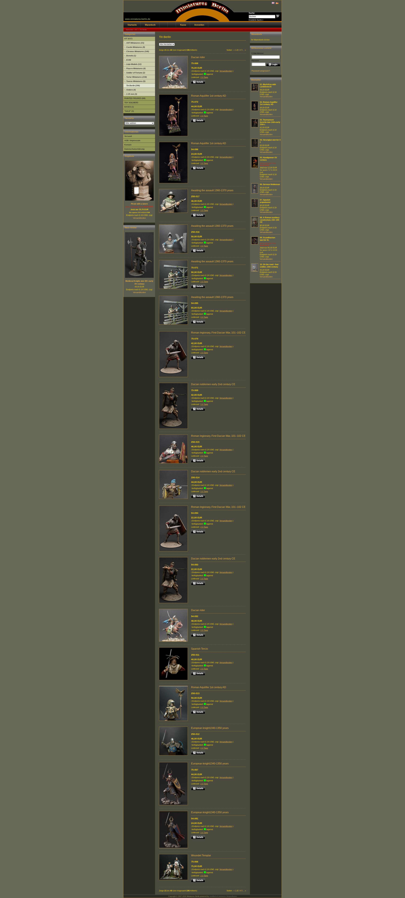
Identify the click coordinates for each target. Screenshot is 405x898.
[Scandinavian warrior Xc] (254, 244)
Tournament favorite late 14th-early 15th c (270, 122)
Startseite (132, 25)
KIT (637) (128, 39)
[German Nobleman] (254, 193)
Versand (128, 136)
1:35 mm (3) (131, 94)
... (243, 50)
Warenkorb (150, 25)
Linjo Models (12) (133, 64)
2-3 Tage (204, 77)
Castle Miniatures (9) (135, 47)
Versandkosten (139, 218)
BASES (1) (129, 107)
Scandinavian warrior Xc (267, 239)
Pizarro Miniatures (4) (136, 68)
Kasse (183, 25)
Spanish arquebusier (265, 201)
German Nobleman (271, 184)
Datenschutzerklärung (134, 149)
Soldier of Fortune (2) (135, 73)
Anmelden (199, 25)
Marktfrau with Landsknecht (268, 85)
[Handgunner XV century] (254, 167)
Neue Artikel (131, 227)
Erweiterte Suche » (256, 20)
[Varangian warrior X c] (254, 147)
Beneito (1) (131, 56)
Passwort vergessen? (261, 71)
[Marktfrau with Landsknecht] (254, 91)
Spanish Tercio (199, 648)
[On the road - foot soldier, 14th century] (254, 271)
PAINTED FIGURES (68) (134, 98)
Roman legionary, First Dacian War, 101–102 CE (218, 332)
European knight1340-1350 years (210, 728)
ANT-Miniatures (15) (135, 43)
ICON (128, 60)
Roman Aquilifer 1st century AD (208, 95)
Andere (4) (131, 90)
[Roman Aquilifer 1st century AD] (254, 110)
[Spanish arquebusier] (254, 207)
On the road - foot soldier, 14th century (269, 265)
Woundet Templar (201, 855)
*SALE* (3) (129, 111)
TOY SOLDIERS (131, 103)
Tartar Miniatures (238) (136, 77)
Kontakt (127, 145)
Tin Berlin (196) (133, 85)
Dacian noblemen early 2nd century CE (213, 384)
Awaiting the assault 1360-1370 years (212, 190)
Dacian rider (198, 57)
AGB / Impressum (132, 140)
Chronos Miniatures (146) (137, 51)
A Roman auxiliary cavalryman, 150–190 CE (270, 219)
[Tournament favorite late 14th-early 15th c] (254, 127)
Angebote (129, 156)
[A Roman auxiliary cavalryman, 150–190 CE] (254, 227)
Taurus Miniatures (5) (135, 81)
